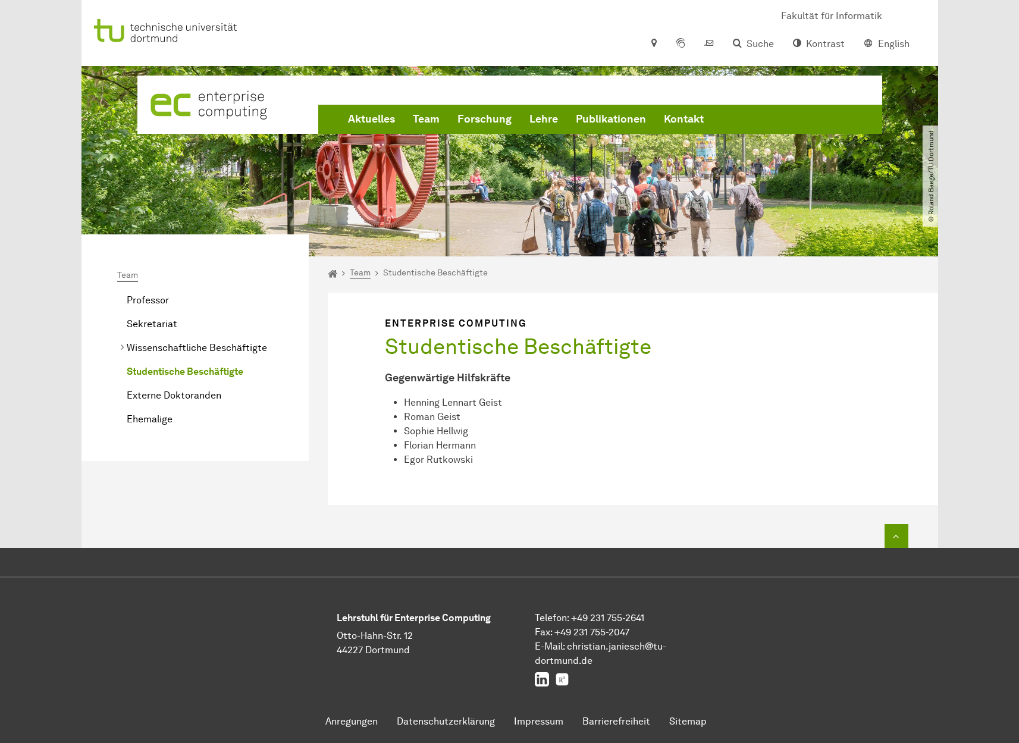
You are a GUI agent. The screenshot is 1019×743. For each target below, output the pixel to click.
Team (426, 119)
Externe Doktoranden (174, 395)
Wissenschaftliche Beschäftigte (197, 347)
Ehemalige (150, 419)
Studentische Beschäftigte (185, 371)
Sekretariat (152, 324)
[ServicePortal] (680, 44)
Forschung (484, 119)
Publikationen (611, 119)
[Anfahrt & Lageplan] (653, 44)
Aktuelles (371, 119)
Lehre (543, 119)
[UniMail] (709, 44)
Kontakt (684, 119)
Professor (148, 300)
